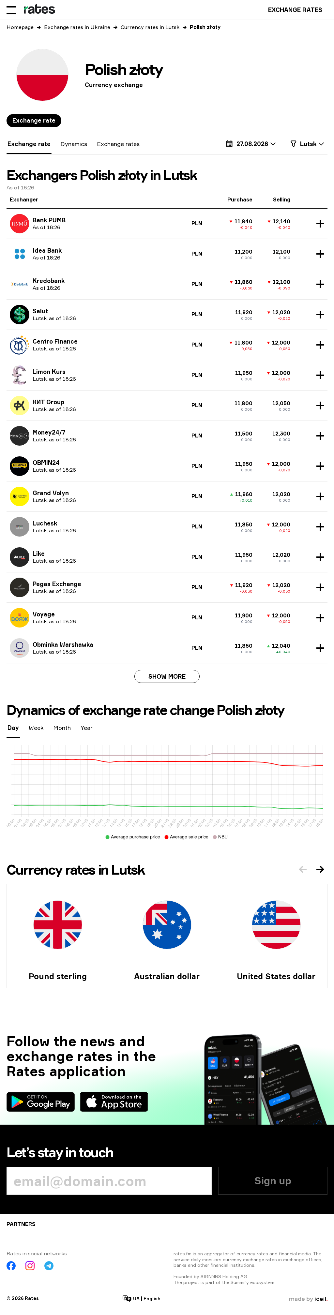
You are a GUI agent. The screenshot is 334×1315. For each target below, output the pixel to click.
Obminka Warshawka (63, 644)
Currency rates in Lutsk (150, 27)
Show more (167, 676)
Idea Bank (47, 250)
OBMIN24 (46, 462)
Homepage (20, 27)
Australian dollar (167, 976)
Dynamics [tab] (73, 143)
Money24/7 (49, 432)
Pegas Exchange (57, 583)
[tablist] (34, 120)
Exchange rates (295, 9)
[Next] (320, 869)
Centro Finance (55, 341)
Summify (240, 1282)
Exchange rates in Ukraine (77, 27)
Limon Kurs (49, 371)
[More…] (318, 223)
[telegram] (48, 1265)
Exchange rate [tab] (33, 120)
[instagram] (30, 1265)
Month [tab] (62, 727)
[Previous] (303, 869)
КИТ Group (48, 402)
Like (39, 553)
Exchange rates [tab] (118, 143)
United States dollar (276, 976)
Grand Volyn (51, 492)
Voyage (44, 614)
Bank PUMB (49, 220)
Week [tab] (36, 727)
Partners (21, 1224)
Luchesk (45, 523)
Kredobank (49, 280)
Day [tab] (13, 727)
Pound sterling (58, 976)
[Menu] (11, 10)
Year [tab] (87, 727)
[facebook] (11, 1265)
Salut (40, 311)
